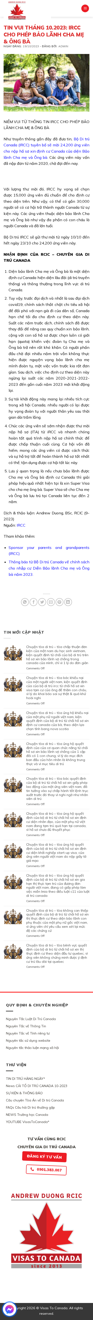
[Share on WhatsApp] (25, 602)
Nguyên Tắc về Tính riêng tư (28, 1033)
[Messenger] (9, 1309)
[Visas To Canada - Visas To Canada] (27, 10)
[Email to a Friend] (51, 602)
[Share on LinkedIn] (68, 602)
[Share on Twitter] (42, 602)
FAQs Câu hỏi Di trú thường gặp (30, 1107)
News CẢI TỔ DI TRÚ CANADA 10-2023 (36, 1086)
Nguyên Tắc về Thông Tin (26, 1026)
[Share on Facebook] (33, 602)
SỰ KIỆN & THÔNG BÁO (24, 1093)
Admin (63, 46)
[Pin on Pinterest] (59, 602)
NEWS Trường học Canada (27, 1114)
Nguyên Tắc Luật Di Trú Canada (31, 1019)
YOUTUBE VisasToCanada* (27, 1122)
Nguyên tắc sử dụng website (28, 1040)
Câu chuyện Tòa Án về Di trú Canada (35, 1100)
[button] (85, 8)
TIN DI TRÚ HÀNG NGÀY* (25, 1078)
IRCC (21, 525)
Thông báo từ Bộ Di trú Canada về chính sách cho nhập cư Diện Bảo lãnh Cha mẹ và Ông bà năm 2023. (49, 568)
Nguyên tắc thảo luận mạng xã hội (32, 1048)
